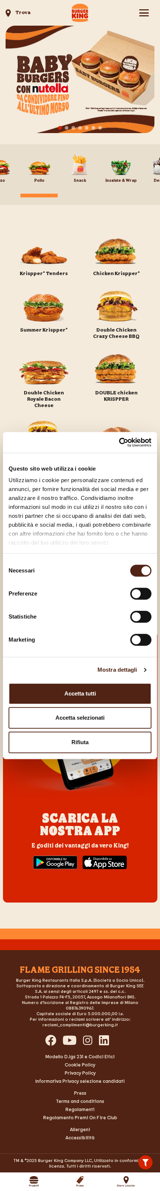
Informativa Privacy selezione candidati (80, 1081)
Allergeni (80, 1129)
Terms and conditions (80, 1101)
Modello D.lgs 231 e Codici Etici (80, 1056)
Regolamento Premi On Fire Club (80, 1117)
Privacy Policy (80, 1073)
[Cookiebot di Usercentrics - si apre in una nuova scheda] (118, 442)
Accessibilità (80, 1137)
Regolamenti (80, 1109)
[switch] (140, 594)
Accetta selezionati (80, 717)
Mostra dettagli (117, 669)
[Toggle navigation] (143, 12)
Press (80, 1093)
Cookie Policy (80, 1065)
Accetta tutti (80, 693)
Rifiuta (80, 742)
